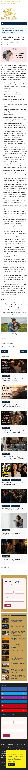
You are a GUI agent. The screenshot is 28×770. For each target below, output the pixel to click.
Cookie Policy (15, 761)
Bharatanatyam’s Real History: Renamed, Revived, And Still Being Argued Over (17, 658)
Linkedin (9, 346)
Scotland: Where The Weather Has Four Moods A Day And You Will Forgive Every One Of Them (18, 671)
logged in (10, 570)
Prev (5, 351)
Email (6, 597)
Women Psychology (15, 480)
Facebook (2, 346)
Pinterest (13, 346)
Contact (13, 3)
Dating (2, 65)
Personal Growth (15, 506)
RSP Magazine (16, 334)
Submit (8, 605)
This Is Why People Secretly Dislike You (13, 509)
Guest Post (18, 1)
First (5, 595)
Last (16, 595)
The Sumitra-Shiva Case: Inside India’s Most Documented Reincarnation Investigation (17, 620)
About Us (3, 1)
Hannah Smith (5, 43)
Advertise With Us (5, 3)
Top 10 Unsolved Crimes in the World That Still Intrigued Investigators (17, 646)
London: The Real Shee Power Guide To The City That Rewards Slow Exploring (18, 677)
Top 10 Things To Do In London (18, 663)
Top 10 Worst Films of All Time (17, 650)
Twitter (6, 346)
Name (6, 589)
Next (22, 351)
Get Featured (10, 1)
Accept (11, 764)
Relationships (6, 45)
